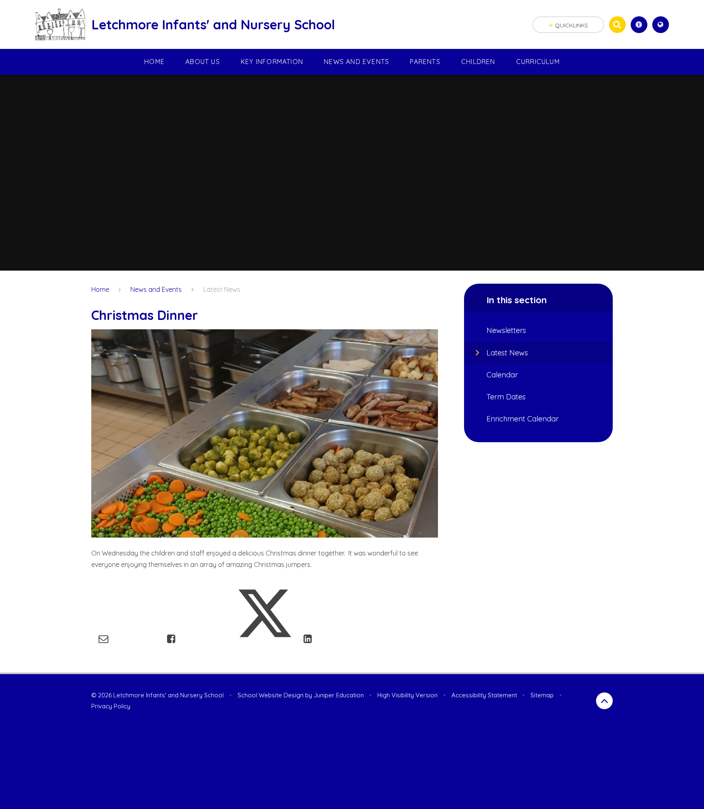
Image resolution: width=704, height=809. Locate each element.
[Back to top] (604, 700)
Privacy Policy (110, 706)
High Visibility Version (407, 695)
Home (100, 289)
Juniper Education (339, 695)
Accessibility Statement (484, 695)
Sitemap (542, 695)
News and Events (156, 289)
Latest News (221, 289)
